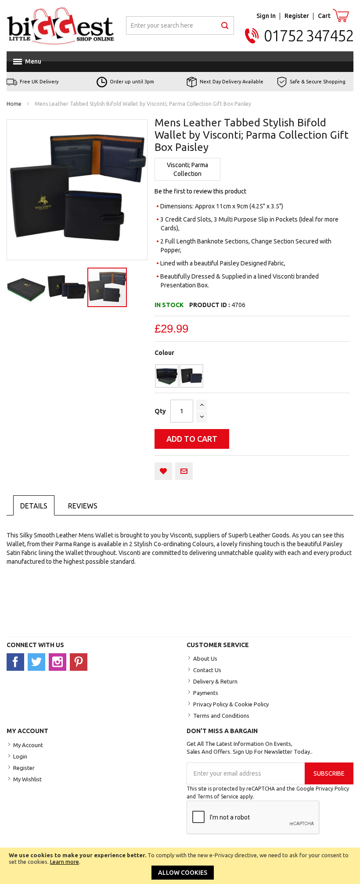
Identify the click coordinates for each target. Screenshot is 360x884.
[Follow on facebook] (17, 662)
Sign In (266, 15)
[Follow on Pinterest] (80, 662)
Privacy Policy (332, 788)
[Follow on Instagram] (59, 662)
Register (296, 15)
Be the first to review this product (200, 191)
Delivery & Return (215, 681)
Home (14, 104)
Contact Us (207, 670)
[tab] (33, 505)
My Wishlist (27, 779)
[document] (180, 866)
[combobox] (180, 25)
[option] (167, 376)
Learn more (64, 862)
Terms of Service (217, 796)
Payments (205, 693)
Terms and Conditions (221, 715)
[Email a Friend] (184, 471)
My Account (28, 745)
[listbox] (252, 376)
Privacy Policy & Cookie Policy (231, 704)
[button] (27, 287)
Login (20, 756)
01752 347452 (308, 35)
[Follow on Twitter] (38, 662)
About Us (205, 658)
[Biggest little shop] (61, 26)
